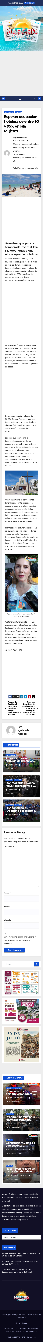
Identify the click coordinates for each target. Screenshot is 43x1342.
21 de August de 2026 (17, 1098)
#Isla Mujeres (19, 154)
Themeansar (21, 1317)
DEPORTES (9, 805)
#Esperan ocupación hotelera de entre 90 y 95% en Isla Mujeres (26, 147)
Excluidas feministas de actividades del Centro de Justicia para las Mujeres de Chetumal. (28, 708)
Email (7, 906)
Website (7, 920)
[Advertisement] (21, 73)
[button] (35, 98)
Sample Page (31, 1337)
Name (7, 893)
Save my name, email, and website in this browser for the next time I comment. (20, 940)
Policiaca (17, 1088)
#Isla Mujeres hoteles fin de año (25, 159)
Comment (9, 846)
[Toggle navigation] (19, 98)
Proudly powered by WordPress (14, 1314)
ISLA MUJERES (9, 112)
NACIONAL (9, 780)
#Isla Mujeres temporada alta (25, 168)
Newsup (35, 1314)
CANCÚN (9, 1088)
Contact (24, 1323)
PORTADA (19, 112)
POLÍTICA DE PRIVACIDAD (16, 1337)
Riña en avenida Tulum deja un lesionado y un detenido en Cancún (21, 1093)
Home (18, 1323)
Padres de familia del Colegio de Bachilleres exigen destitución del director (14, 708)
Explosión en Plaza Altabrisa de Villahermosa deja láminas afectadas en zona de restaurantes (21, 1330)
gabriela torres (21, 138)
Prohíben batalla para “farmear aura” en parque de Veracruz (20, 1119)
